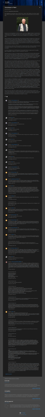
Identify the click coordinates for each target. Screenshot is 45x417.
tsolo (12, 185)
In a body (7, 2)
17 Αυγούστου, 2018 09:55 (12, 193)
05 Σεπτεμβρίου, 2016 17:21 (12, 164)
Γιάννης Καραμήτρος (14, 100)
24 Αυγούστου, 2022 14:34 (12, 283)
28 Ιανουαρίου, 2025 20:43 (12, 336)
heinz (12, 117)
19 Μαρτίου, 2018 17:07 (11, 183)
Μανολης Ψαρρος (14, 172)
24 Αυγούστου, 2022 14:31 (12, 278)
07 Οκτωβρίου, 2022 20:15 (12, 294)
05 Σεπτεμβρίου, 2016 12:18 (12, 130)
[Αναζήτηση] (41, 2)
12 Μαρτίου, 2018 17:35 (11, 176)
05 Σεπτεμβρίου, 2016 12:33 (12, 136)
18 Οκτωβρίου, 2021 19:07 (12, 238)
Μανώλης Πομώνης (14, 248)
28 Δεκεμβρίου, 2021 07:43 (12, 259)
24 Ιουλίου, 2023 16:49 (11, 317)
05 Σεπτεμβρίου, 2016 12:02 (12, 125)
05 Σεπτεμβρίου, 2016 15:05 (12, 141)
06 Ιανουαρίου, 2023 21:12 (12, 300)
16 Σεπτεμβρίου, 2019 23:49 (12, 199)
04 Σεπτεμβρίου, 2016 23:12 (12, 120)
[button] (39, 7)
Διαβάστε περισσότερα (36, 388)
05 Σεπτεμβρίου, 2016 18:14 (12, 169)
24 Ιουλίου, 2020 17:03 (11, 205)
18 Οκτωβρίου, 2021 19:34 (12, 245)
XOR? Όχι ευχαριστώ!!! (9, 401)
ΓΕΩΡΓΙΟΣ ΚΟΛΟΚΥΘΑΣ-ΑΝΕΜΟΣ (16, 261)
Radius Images (24, 414)
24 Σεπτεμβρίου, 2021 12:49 (12, 217)
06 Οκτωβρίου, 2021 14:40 (12, 231)
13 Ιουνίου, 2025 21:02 (11, 346)
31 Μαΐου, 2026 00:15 (11, 359)
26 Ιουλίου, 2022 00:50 (11, 269)
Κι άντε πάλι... (7, 380)
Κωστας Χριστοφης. (14, 227)
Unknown (12, 195)
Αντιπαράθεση (7, 391)
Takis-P (12, 311)
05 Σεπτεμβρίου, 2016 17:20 (12, 159)
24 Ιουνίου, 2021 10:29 (11, 212)
